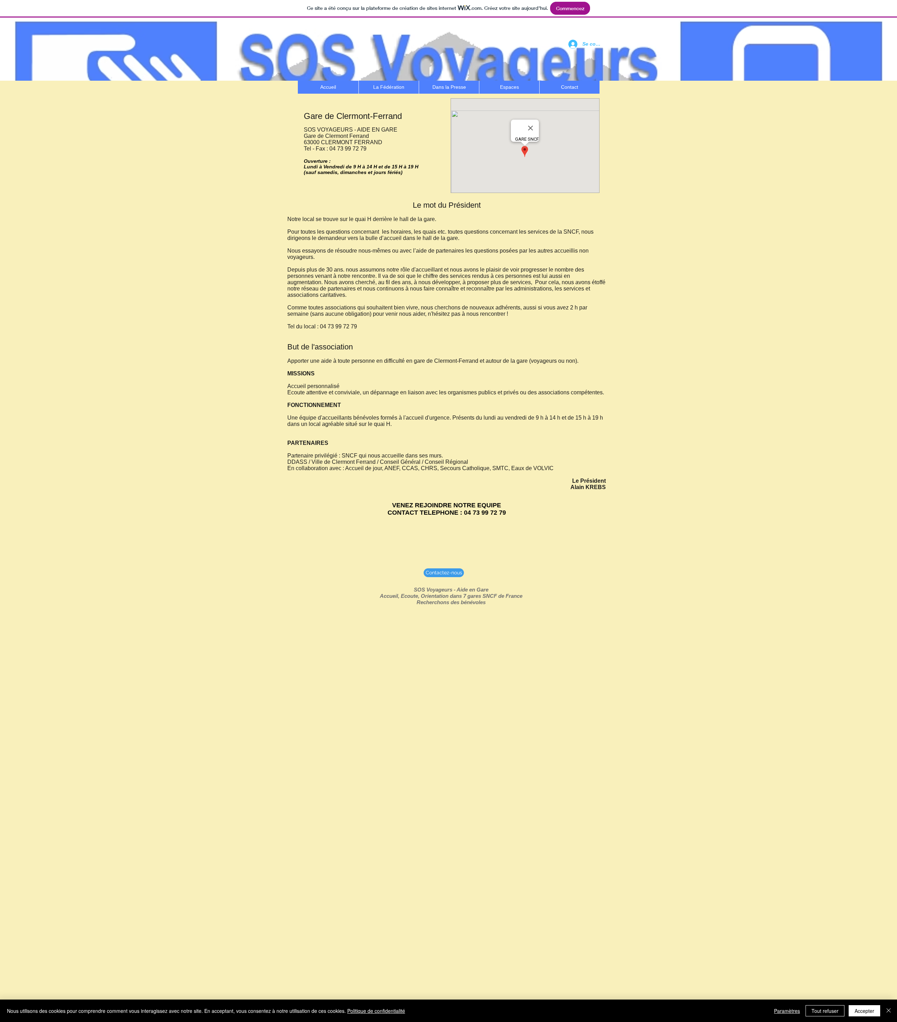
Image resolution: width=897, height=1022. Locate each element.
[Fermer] (888, 1010)
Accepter (864, 1010)
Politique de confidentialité (376, 1010)
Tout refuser (825, 1010)
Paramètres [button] (787, 1010)
